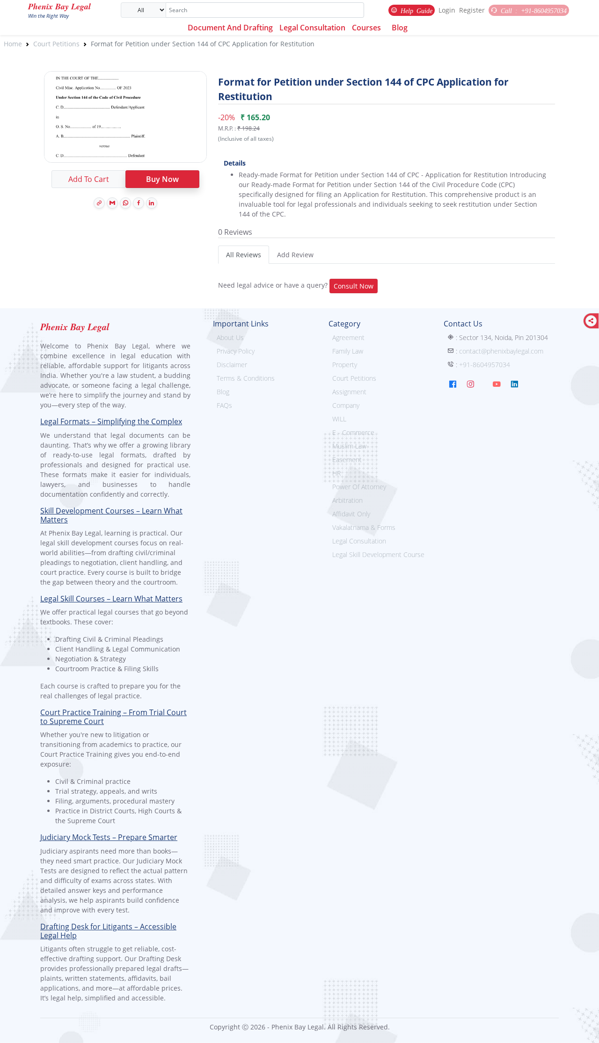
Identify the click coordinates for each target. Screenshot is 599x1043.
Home (13, 43)
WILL (339, 418)
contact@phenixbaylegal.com (501, 351)
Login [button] (446, 10)
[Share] (591, 320)
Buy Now (162, 179)
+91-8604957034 (484, 364)
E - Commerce (353, 432)
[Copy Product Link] (99, 203)
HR (336, 473)
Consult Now (353, 286)
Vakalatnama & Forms (363, 527)
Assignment (349, 391)
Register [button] (472, 10)
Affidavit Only (351, 513)
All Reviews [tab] (243, 254)
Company (345, 405)
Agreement (348, 337)
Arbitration (347, 500)
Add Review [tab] (295, 254)
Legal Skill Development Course (378, 554)
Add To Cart (88, 179)
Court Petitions (56, 43)
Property (344, 364)
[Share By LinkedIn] (151, 203)
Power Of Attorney (359, 486)
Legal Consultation (312, 27)
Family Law (347, 351)
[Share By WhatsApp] (125, 203)
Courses (366, 27)
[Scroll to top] (585, 1029)
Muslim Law (349, 446)
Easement (347, 459)
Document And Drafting (230, 27)
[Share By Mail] (112, 203)
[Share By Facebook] (138, 203)
